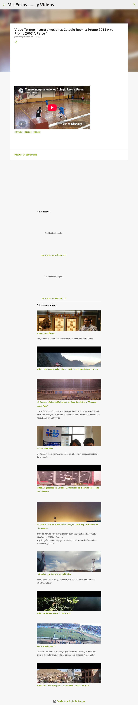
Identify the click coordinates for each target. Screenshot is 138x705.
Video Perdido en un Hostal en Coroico (54, 613)
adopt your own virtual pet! (53, 255)
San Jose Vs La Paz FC (46, 646)
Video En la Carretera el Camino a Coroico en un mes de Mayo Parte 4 (67, 369)
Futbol (18, 132)
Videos (37, 132)
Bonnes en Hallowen (45, 333)
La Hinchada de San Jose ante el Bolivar (54, 574)
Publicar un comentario (25, 154)
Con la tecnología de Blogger (70, 701)
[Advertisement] (69, 67)
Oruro (28, 132)
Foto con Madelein (45, 448)
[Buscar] (134, 4)
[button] (16, 42)
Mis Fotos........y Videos (31, 4)
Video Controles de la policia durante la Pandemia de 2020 (63, 685)
